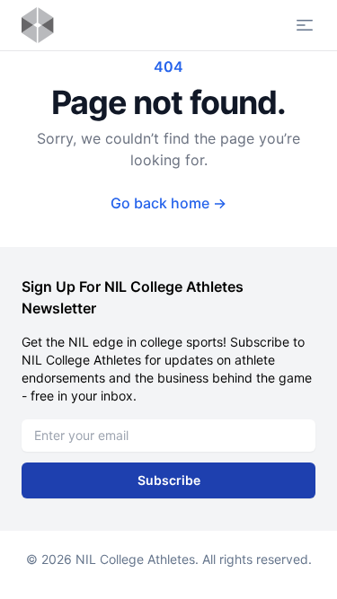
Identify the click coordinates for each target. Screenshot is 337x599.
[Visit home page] (38, 25)
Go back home (168, 203)
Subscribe (168, 480)
